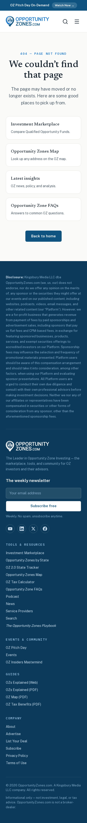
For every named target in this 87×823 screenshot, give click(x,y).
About (10, 727)
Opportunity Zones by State (27, 560)
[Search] (65, 21)
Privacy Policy (17, 756)
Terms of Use (16, 763)
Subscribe (13, 748)
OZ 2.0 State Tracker (22, 567)
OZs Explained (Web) (22, 682)
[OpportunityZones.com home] (27, 21)
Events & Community (26, 640)
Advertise (13, 734)
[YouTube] (10, 528)
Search (11, 618)
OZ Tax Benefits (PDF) (23, 704)
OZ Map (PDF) (17, 697)
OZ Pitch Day (16, 648)
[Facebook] (45, 528)
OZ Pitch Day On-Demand (29, 5)
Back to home (43, 236)
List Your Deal (16, 741)
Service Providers (19, 611)
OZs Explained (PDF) (22, 690)
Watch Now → (64, 5)
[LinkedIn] (21, 528)
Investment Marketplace (25, 553)
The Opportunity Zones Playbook (31, 626)
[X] (33, 528)
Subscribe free (43, 506)
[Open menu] (76, 21)
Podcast (12, 596)
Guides (13, 674)
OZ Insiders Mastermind (24, 662)
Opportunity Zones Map (24, 575)
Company (14, 718)
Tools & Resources (25, 545)
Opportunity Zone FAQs (24, 589)
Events (11, 655)
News (10, 604)
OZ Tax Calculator (20, 582)
